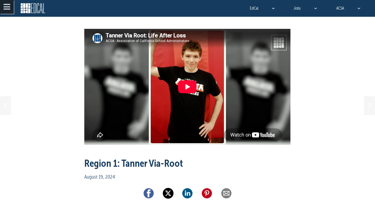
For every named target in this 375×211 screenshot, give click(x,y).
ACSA (340, 8)
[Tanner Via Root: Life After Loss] (187, 90)
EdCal (254, 8)
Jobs (297, 8)
